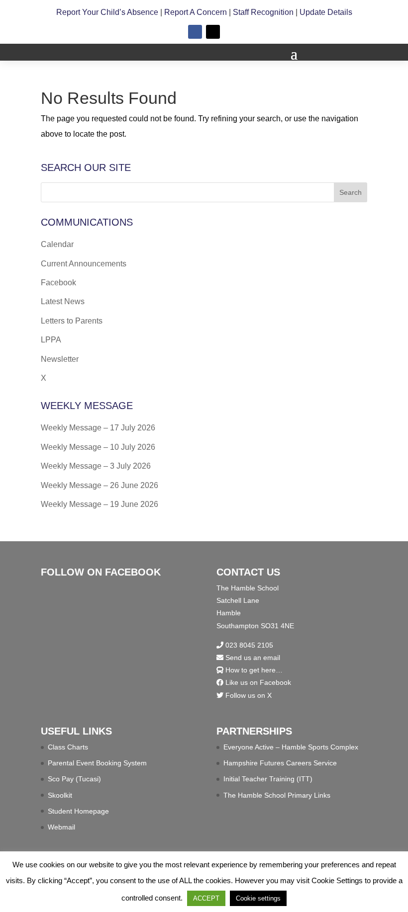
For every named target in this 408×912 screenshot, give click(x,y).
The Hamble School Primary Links (276, 795)
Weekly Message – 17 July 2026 (98, 427)
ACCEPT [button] (206, 898)
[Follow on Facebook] (195, 32)
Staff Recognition (263, 12)
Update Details (326, 12)
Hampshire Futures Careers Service (280, 763)
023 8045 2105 (248, 645)
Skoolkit (60, 795)
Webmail (61, 827)
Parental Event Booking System (97, 763)
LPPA (51, 339)
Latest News (63, 301)
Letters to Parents (71, 321)
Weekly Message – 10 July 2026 (98, 447)
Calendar (57, 244)
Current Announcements (83, 263)
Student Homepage (78, 811)
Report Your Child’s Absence (107, 12)
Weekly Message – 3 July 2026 (96, 466)
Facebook (58, 282)
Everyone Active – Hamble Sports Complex (290, 747)
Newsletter (60, 359)
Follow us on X (247, 695)
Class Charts (68, 747)
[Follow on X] (213, 32)
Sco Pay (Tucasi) (74, 779)
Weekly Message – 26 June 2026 (99, 485)
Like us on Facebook (257, 682)
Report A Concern (195, 12)
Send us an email (251, 658)
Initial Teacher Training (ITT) (267, 779)
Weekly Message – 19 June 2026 (99, 504)
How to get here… (253, 670)
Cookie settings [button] (258, 898)
